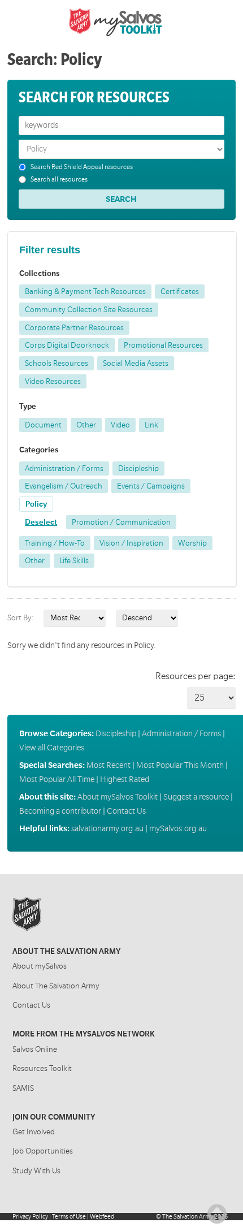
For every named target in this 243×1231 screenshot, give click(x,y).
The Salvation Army (187, 1216)
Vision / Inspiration (131, 543)
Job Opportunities (42, 1151)
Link (151, 425)
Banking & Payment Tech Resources (85, 291)
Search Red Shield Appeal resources (82, 167)
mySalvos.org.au (178, 828)
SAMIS (23, 1088)
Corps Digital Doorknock (67, 345)
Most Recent (108, 765)
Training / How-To (55, 543)
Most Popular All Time (56, 779)
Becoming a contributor (60, 810)
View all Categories (51, 747)
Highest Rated (124, 779)
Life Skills (74, 560)
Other (86, 425)
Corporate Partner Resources (74, 327)
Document (43, 425)
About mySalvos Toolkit (117, 796)
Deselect (41, 522)
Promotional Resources (163, 345)
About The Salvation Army (55, 986)
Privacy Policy (30, 1216)
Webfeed (102, 1216)
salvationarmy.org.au (107, 828)
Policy (36, 504)
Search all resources (59, 179)
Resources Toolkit (42, 1068)
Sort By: (20, 618)
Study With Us (36, 1171)
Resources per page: (195, 676)
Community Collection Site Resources (89, 309)
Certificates (179, 291)
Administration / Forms (64, 468)
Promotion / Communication (121, 522)
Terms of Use (69, 1216)
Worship (192, 543)
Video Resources (53, 381)
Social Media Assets (135, 363)
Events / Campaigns (151, 486)
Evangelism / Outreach (63, 486)
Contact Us (126, 810)
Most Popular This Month (180, 765)
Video (120, 425)
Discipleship (138, 468)
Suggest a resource (196, 796)
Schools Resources (56, 363)
